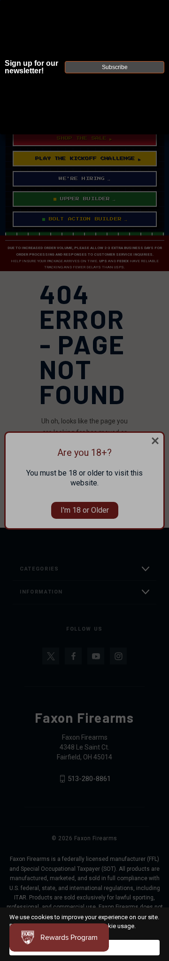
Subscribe (115, 67)
